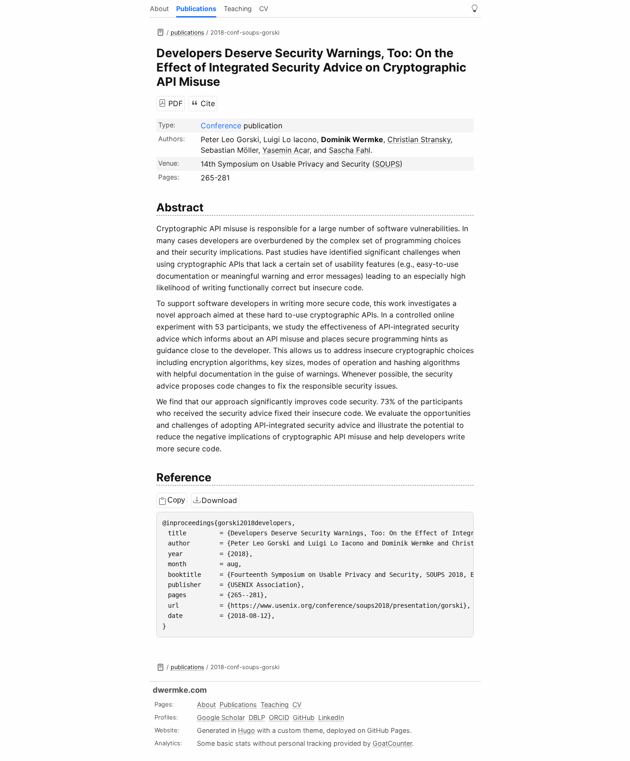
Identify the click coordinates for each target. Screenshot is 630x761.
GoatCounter (392, 743)
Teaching (238, 8)
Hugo (246, 730)
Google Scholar (221, 717)
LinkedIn (331, 717)
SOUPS (387, 163)
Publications (196, 8)
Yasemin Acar (285, 150)
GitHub (304, 717)
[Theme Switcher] (474, 8)
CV (263, 8)
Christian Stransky (419, 139)
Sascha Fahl (349, 150)
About (159, 8)
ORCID (279, 717)
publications (187, 32)
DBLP (257, 717)
